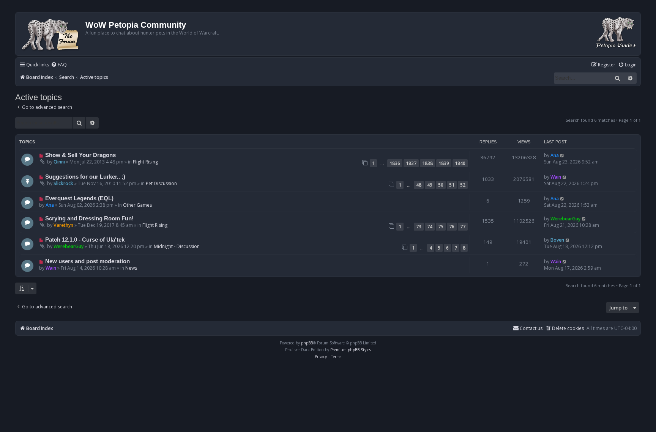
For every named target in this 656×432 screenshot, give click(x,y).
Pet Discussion (161, 183)
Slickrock (63, 183)
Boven (557, 240)
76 (451, 226)
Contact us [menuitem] (531, 328)
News (131, 268)
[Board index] (51, 33)
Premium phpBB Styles (350, 349)
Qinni (59, 162)
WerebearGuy (565, 218)
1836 (395, 163)
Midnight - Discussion (177, 246)
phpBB (307, 343)
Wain (555, 177)
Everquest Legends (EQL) (79, 198)
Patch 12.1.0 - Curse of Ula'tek (85, 240)
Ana (554, 155)
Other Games (137, 205)
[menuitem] (59, 65)
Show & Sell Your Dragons (80, 155)
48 (418, 185)
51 (451, 185)
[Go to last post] (562, 155)
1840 (460, 163)
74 (429, 226)
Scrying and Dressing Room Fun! (89, 218)
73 (418, 226)
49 (429, 185)
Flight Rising (145, 162)
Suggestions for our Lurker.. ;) (85, 177)
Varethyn (63, 225)
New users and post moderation (87, 261)
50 (440, 185)
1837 (411, 163)
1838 (427, 163)
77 (462, 226)
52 (462, 185)
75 (440, 226)
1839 (443, 163)
